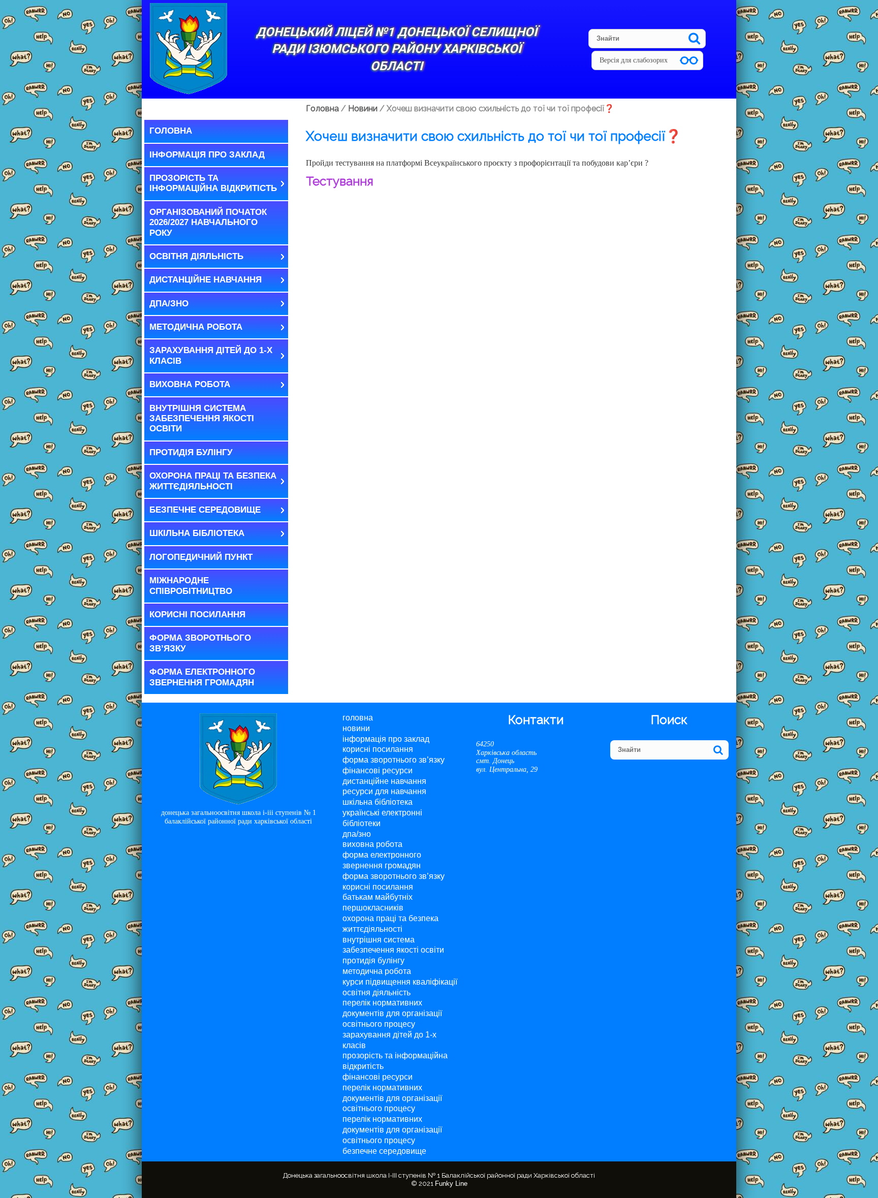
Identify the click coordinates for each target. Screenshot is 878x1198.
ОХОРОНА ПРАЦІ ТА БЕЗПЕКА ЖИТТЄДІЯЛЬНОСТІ (212, 481)
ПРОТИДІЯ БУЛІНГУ (191, 452)
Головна (170, 131)
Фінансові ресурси (377, 770)
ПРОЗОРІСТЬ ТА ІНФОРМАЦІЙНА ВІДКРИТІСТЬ (213, 183)
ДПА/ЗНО (169, 303)
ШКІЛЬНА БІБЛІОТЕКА (196, 533)
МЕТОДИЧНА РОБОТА (195, 327)
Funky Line (451, 1183)
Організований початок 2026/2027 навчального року (208, 222)
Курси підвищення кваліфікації (399, 982)
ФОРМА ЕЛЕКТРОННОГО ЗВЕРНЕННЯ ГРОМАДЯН (202, 677)
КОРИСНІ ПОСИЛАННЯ (197, 614)
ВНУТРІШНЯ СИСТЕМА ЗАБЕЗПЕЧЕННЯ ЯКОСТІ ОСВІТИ (201, 418)
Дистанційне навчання (205, 280)
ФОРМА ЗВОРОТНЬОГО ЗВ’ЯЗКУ (200, 643)
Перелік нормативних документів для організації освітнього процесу (392, 1013)
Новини (356, 728)
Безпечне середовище (205, 510)
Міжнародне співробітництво (190, 585)
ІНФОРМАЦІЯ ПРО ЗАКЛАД (207, 155)
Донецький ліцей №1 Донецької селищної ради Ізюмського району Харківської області (396, 49)
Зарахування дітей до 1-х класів (210, 355)
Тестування (339, 181)
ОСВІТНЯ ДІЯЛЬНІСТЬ (196, 256)
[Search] (694, 38)
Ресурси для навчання (384, 791)
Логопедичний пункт (201, 557)
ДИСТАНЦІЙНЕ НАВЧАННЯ (384, 781)
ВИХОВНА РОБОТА (189, 384)
